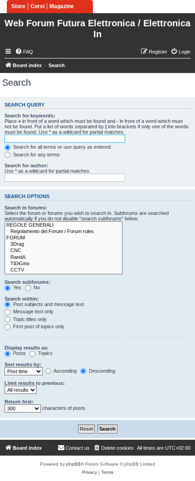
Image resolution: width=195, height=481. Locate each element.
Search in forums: (26, 207)
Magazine (61, 6)
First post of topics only (38, 326)
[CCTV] (63, 270)
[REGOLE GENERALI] (63, 225)
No (36, 287)
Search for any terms (36, 154)
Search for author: (26, 165)
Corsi (37, 6)
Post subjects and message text (48, 304)
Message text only (33, 311)
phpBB (73, 464)
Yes (16, 287)
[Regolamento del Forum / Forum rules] (63, 231)
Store (18, 6)
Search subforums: (27, 282)
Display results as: (27, 347)
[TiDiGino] (63, 264)
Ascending (65, 371)
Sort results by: (23, 364)
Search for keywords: (30, 115)
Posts (19, 353)
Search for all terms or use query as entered (61, 147)
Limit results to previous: (35, 383)
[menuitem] (24, 51)
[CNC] (63, 251)
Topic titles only (29, 319)
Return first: (19, 401)
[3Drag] (63, 244)
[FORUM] (63, 238)
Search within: (22, 298)
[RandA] (63, 257)
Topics (45, 353)
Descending (101, 371)
